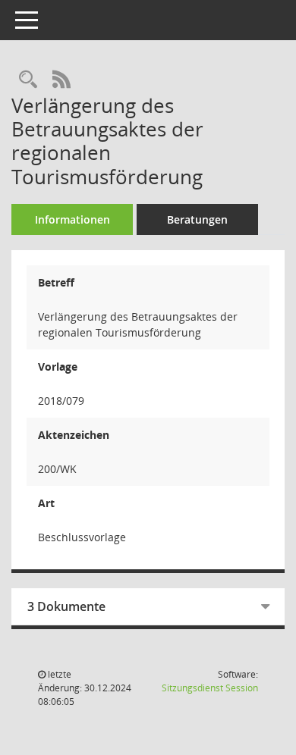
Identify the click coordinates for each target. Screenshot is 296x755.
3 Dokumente (66, 606)
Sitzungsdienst (210, 687)
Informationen (72, 219)
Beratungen (197, 219)
